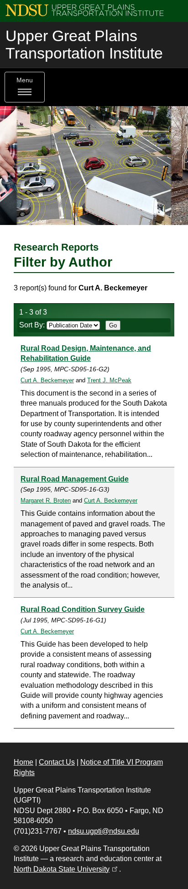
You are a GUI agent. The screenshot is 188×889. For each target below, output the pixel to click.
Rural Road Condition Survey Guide (83, 609)
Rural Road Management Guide (75, 479)
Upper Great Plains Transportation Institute (84, 44)
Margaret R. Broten (46, 500)
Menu (24, 80)
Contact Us (57, 762)
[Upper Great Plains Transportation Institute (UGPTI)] (85, 10)
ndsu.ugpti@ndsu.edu (103, 831)
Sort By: (33, 325)
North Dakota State (66, 869)
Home (23, 762)
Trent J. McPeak (109, 380)
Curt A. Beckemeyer (47, 380)
